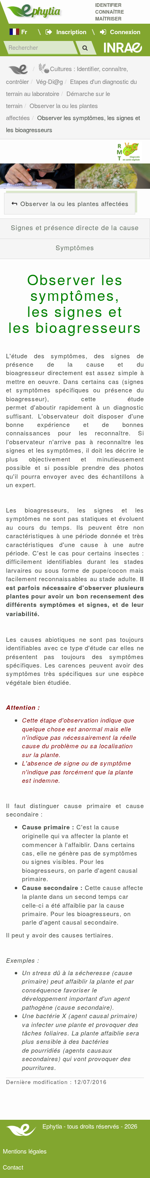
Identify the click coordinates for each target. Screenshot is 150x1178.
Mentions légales (25, 1151)
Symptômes (75, 247)
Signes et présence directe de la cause (75, 227)
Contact (13, 1167)
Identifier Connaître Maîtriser (109, 12)
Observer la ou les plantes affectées (74, 203)
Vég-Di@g (49, 81)
